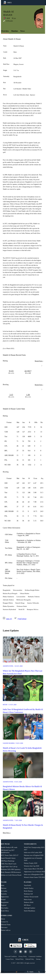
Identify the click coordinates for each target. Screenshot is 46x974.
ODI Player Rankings (7, 861)
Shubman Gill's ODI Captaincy (11, 869)
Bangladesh (4, 902)
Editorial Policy (29, 959)
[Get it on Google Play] (30, 945)
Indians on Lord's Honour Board (11, 875)
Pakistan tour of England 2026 (33, 855)
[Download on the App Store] (15, 945)
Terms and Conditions (10, 956)
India (2, 885)
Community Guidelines (35, 956)
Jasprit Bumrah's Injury (8, 858)
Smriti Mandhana (29, 911)
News (22, 31)
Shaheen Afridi (28, 902)
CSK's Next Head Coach (8, 864)
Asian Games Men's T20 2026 (33, 869)
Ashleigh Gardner (29, 908)
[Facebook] (15, 952)
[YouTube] (30, 952)
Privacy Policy (23, 956)
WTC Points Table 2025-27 (9, 855)
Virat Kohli (27, 885)
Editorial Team (5, 924)
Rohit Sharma (28, 891)
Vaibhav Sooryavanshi (31, 897)
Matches (14, 31)
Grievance (4, 927)
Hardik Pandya (28, 888)
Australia (4, 894)
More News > (7, 833)
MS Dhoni (27, 905)
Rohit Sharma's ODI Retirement (11, 872)
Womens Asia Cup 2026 (31, 866)
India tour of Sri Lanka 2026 (33, 852)
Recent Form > (39, 361)
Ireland (3, 899)
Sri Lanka (4, 891)
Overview (5, 31)
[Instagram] (25, 952)
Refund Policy (20, 959)
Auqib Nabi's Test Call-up (9, 866)
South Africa (5, 911)
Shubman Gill (28, 894)
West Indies (4, 908)
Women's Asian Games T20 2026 (34, 877)
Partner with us (5, 930)
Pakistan (3, 888)
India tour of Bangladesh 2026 (33, 874)
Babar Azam (28, 899)
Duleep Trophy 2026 (30, 863)
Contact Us (4, 922)
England (3, 905)
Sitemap (38, 959)
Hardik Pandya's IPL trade (9, 847)
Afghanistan (5, 897)
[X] (20, 952)
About (3, 919)
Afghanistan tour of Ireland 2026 (34, 871)
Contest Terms (10, 959)
